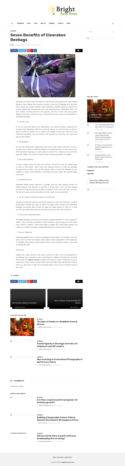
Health (43, 23)
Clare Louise (20, 45)
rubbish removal (34, 260)
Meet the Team (58, 457)
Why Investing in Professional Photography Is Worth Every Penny (59, 360)
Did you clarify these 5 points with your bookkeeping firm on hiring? (56, 437)
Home (68, 23)
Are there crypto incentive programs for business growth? (57, 401)
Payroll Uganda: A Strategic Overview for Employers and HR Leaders (57, 344)
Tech (35, 23)
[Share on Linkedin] (35, 50)
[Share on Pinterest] (31, 50)
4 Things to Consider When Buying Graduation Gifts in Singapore (103, 147)
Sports (60, 23)
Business (20, 23)
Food (29, 23)
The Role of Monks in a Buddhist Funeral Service (57, 322)
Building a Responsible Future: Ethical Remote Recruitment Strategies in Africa (57, 418)
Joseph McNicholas (45, 327)
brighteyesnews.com (68, 462)
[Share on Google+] (28, 50)
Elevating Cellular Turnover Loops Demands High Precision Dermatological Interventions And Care (103, 136)
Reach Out (68, 457)
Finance (52, 23)
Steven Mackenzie (44, 365)
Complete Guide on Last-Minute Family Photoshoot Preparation (103, 157)
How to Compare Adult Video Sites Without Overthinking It (104, 126)
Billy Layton (43, 423)
